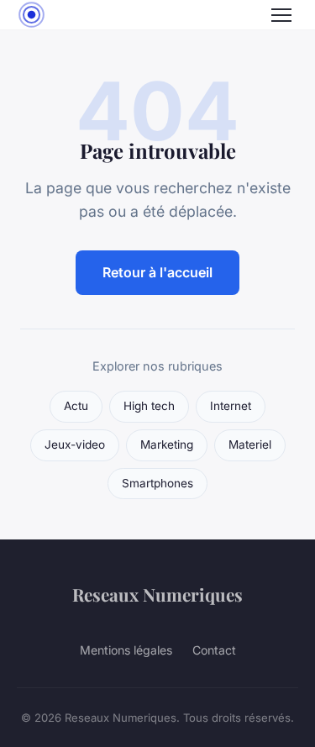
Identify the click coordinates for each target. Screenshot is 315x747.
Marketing (166, 444)
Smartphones (157, 483)
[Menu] (281, 15)
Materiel (249, 444)
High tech (149, 406)
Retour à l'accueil (157, 272)
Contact (214, 650)
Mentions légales (126, 650)
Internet (230, 406)
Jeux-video (75, 444)
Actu (76, 406)
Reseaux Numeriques (157, 594)
